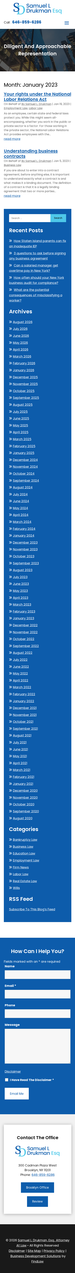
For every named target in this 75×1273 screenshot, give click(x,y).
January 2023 (23, 618)
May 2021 (20, 756)
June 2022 (21, 666)
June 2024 (21, 501)
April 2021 (20, 763)
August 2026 (22, 322)
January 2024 (23, 535)
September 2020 (26, 811)
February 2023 (24, 611)
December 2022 (25, 625)
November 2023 (25, 549)
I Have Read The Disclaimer (32, 1080)
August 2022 (22, 653)
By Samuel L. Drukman (36, 104)
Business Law (12, 165)
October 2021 (23, 721)
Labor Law (36, 108)
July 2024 (20, 494)
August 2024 (23, 487)
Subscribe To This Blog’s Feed (32, 909)
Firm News (21, 867)
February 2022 (24, 694)
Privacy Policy (54, 1251)
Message (12, 1025)
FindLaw (37, 1261)
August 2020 (22, 818)
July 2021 (20, 742)
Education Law (24, 853)
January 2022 (23, 701)
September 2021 (25, 728)
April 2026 (20, 349)
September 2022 (26, 646)
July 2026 (20, 329)
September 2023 (26, 563)
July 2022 (20, 659)
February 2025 (24, 446)
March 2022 (22, 687)
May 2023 (20, 591)
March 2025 (22, 439)
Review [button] (37, 1201)
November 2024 (25, 466)
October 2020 (23, 804)
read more (12, 139)
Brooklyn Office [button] (37, 1187)
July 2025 (20, 411)
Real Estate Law (25, 881)
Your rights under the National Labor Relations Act (37, 96)
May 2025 (20, 425)
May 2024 (20, 508)
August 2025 (23, 404)
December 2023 (25, 542)
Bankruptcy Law (25, 839)
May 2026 (20, 342)
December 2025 (25, 377)
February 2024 (24, 529)
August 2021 (22, 735)
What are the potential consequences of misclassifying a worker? (35, 295)
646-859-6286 (26, 22)
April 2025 (20, 432)
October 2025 (24, 391)
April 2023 (20, 598)
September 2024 (26, 480)
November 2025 (25, 384)
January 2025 (23, 453)
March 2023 (22, 604)
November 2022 (25, 632)
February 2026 (24, 363)
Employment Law (16, 108)
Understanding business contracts (31, 153)
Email (10, 986)
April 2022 (20, 680)
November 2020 (25, 797)
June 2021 (20, 749)
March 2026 (22, 356)
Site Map (34, 1251)
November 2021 (25, 715)
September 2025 (26, 397)
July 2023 (20, 577)
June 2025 (21, 418)
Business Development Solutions (35, 1256)
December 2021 (25, 708)
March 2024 (22, 522)
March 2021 (21, 770)
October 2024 (24, 473)
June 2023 (21, 584)
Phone (10, 1005)
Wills (16, 888)
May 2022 (20, 673)
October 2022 (23, 639)
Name (10, 966)
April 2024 (20, 515)
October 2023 (23, 556)
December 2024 (25, 460)
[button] (66, 23)
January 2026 (23, 370)
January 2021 (23, 784)
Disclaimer (13, 1071)
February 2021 (23, 777)
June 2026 (21, 336)
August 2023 (22, 570)
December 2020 (25, 790)
